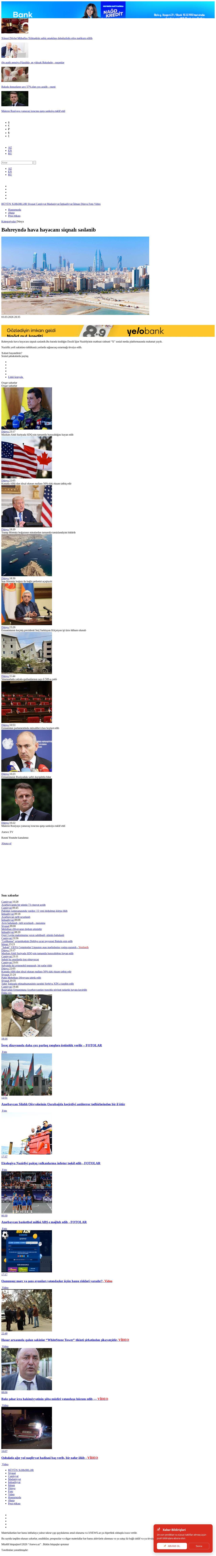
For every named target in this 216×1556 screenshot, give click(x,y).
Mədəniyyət (53, 204)
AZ (10, 147)
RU (10, 153)
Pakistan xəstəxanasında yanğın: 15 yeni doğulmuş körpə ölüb (34, 910)
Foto (91, 204)
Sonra (199, 1546)
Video (97, 204)
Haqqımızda (14, 209)
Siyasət (32, 204)
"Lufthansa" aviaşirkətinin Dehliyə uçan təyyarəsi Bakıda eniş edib (37, 941)
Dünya (85, 204)
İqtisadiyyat (66, 204)
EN (10, 150)
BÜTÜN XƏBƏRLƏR (14, 204)
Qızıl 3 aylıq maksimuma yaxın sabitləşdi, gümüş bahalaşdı (32, 935)
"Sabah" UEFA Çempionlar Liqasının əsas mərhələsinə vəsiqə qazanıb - (45, 947)
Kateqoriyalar (9, 221)
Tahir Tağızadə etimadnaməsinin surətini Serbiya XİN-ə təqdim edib (37, 983)
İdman (77, 204)
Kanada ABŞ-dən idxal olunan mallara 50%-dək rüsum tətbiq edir (36, 971)
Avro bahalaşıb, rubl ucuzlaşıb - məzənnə (23, 923)
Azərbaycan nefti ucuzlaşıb (15, 917)
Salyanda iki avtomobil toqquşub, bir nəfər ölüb (26, 965)
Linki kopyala (16, 377)
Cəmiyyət (41, 204)
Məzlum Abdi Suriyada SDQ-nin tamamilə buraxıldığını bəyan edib (37, 953)
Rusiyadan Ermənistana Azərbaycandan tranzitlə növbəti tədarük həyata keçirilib (44, 989)
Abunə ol (6, 843)
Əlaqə (11, 212)
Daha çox (6, 992)
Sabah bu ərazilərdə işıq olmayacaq (20, 959)
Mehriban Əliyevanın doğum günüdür (21, 929)
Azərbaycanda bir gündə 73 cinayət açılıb (23, 904)
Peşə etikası (14, 215)
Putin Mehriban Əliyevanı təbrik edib (21, 977)
